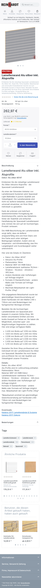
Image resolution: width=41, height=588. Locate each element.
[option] (11, 438)
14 (36, 496)
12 (31, 496)
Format (5, 125)
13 (34, 496)
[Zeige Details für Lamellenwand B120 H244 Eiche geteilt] (29, 467)
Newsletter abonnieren (12, 577)
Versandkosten (21, 118)
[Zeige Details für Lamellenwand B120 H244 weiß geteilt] (11, 467)
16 (20, 498)
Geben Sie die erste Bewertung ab (26, 97)
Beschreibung (8, 165)
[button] (5, 145)
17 (23, 498)
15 (18, 498)
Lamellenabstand (9, 134)
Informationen (8, 557)
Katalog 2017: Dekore (11, 415)
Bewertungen (7, 422)
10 (26, 496)
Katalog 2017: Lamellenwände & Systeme (19, 412)
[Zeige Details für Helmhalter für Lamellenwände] (11, 526)
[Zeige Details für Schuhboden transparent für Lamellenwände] (29, 526)
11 (29, 496)
